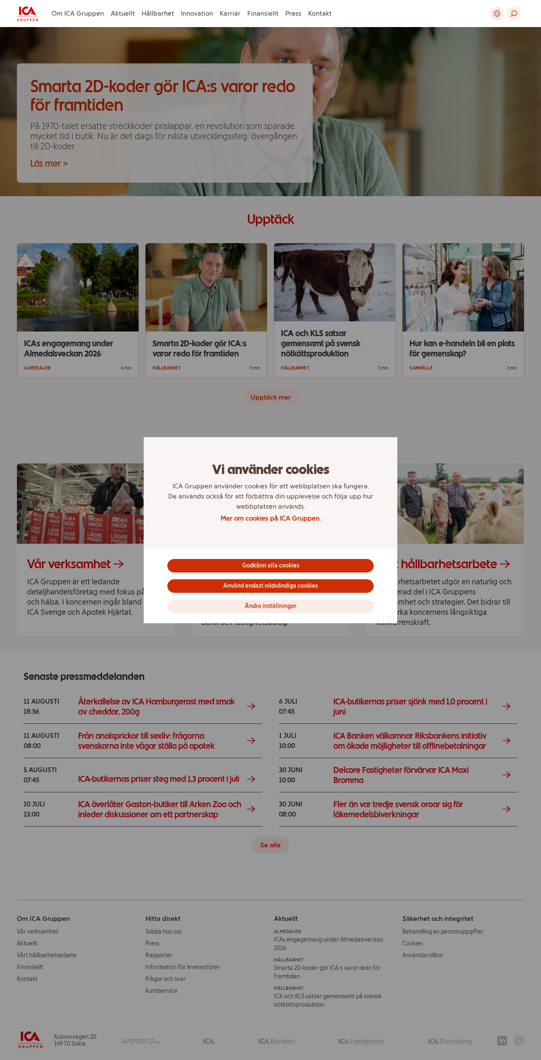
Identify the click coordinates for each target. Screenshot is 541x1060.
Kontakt (320, 13)
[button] (514, 13)
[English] (497, 13)
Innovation (197, 13)
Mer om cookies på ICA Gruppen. (271, 518)
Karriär (230, 13)
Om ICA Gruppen (78, 13)
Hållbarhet (158, 13)
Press (293, 13)
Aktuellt (123, 13)
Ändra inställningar (270, 606)
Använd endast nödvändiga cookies (270, 585)
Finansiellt (263, 13)
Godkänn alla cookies (270, 565)
